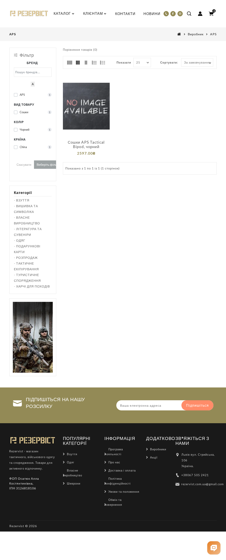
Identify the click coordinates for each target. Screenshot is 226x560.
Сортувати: (169, 62)
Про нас (114, 462)
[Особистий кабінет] (200, 13)
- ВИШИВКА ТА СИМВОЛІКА (26, 209)
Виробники (158, 449)
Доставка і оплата (122, 470)
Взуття (72, 454)
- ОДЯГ (19, 240)
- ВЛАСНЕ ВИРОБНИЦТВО (27, 220)
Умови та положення (123, 491)
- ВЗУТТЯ (21, 200)
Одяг (70, 462)
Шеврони (73, 483)
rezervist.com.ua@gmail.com (202, 484)
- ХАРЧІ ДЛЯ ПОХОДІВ (32, 286)
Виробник (195, 34)
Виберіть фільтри (49, 164)
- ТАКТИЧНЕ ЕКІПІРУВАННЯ (26, 266)
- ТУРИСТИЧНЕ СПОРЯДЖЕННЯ (27, 277)
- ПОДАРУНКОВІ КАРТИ (27, 249)
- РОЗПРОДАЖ (26, 257)
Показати (124, 62)
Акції (154, 457)
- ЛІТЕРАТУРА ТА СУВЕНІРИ (28, 232)
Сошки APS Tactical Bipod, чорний (86, 144)
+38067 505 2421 (195, 475)
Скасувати (24, 164)
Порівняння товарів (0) (80, 49)
